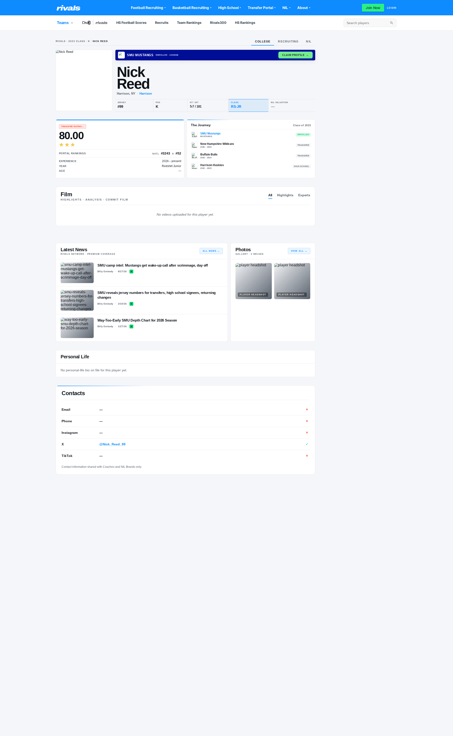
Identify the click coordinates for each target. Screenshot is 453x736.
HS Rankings (245, 23)
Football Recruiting (147, 7)
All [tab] (270, 195)
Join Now (373, 8)
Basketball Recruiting (190, 7)
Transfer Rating (72, 126)
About (302, 7)
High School (228, 7)
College (262, 41)
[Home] (68, 8)
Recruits (161, 23)
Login (391, 7)
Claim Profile (295, 55)
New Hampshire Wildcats (217, 144)
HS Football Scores (131, 23)
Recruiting (288, 41)
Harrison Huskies (212, 165)
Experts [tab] (304, 195)
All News (211, 251)
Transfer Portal (260, 7)
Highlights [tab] (285, 195)
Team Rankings (189, 23)
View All (299, 251)
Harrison (145, 93)
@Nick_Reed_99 (112, 444)
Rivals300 (218, 23)
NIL (285, 7)
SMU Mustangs (210, 133)
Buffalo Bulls (209, 154)
